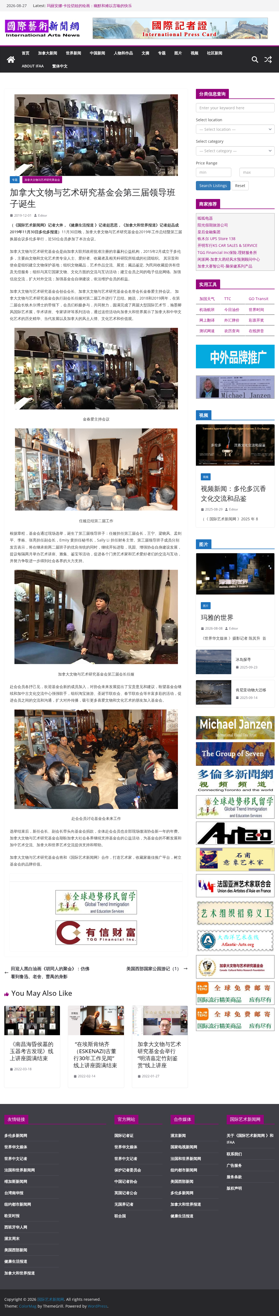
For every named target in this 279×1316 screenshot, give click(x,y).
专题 (162, 52)
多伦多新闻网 (15, 1135)
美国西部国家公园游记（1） (153, 969)
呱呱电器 (205, 218)
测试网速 (207, 330)
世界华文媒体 (15, 1146)
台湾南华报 (13, 1192)
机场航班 (207, 309)
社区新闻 (214, 52)
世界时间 (256, 309)
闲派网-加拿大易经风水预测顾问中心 (229, 259)
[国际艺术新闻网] (10, 59)
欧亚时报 (12, 1215)
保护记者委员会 (127, 1169)
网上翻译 (207, 320)
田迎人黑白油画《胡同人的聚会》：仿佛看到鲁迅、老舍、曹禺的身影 (50, 972)
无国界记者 (124, 1204)
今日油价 (231, 309)
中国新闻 (97, 52)
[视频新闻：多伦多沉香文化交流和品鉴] (235, 446)
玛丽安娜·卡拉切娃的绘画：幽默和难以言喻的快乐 (89, 5)
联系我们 (234, 1153)
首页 (25, 52)
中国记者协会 (125, 1181)
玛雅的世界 (217, 617)
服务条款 (234, 1176)
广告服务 (234, 1165)
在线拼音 (256, 330)
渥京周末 (12, 1238)
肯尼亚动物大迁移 (251, 689)
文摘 (145, 52)
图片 (178, 52)
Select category (209, 141)
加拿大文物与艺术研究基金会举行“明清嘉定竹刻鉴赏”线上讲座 (159, 1054)
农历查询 (231, 330)
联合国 (120, 1215)
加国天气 (207, 298)
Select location (209, 119)
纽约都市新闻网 (17, 1204)
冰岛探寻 (243, 659)
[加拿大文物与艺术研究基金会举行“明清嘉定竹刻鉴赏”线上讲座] (160, 1010)
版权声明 (234, 1188)
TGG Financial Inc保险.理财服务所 (227, 252)
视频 (194, 52)
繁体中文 (60, 66)
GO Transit (258, 298)
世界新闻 (73, 52)
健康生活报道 (15, 1261)
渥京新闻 (178, 1135)
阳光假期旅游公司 (213, 225)
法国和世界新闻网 (19, 1169)
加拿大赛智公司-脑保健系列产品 (225, 266)
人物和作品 (123, 52)
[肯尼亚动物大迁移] (213, 693)
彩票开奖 (256, 320)
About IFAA (33, 66)
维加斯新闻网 (15, 1181)
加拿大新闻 (47, 52)
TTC (227, 298)
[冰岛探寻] (213, 663)
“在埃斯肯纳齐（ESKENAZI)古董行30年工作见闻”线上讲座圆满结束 (95, 1054)
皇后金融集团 (209, 231)
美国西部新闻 (15, 1249)
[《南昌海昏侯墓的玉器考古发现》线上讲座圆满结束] (32, 1010)
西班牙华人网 (15, 1227)
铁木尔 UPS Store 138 (216, 238)
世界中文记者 (15, 1158)
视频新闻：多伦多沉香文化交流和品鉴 (233, 493)
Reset (240, 185)
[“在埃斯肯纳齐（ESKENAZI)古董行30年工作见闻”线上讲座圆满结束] (96, 1010)
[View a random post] (268, 59)
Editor (42, 215)
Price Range (206, 163)
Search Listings (213, 185)
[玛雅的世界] (235, 575)
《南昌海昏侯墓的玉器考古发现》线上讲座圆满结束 (31, 1051)
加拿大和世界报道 (19, 1272)
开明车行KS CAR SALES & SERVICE (227, 245)
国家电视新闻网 (184, 1146)
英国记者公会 (125, 1192)
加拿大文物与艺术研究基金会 (42, 180)
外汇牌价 (231, 320)
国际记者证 (124, 1135)
